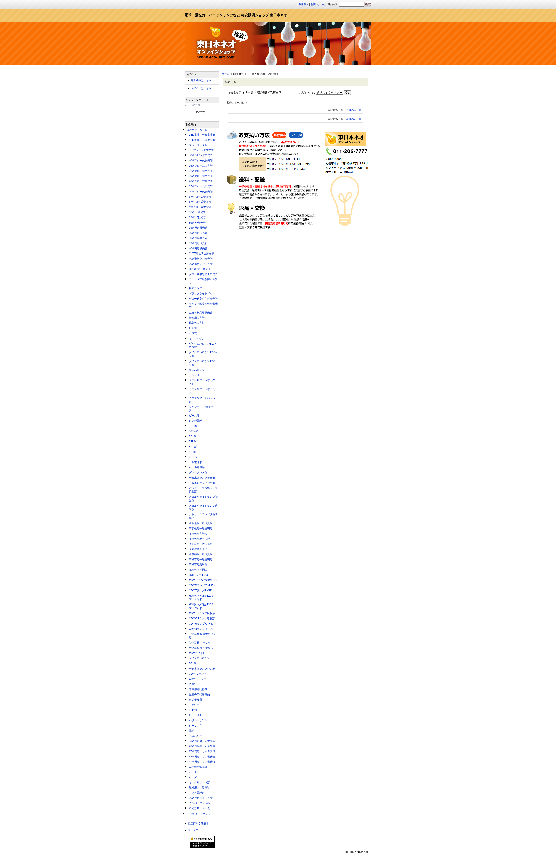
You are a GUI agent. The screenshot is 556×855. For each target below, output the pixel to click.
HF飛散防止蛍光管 (200, 269)
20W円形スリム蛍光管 (202, 746)
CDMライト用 (197, 653)
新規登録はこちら (200, 80)
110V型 (193, 426)
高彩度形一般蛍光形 (200, 543)
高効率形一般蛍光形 (200, 554)
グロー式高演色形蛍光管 (203, 298)
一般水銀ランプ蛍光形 (202, 477)
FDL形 (193, 436)
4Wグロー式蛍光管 (200, 207)
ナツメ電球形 (197, 792)
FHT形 (193, 451)
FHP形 (193, 457)
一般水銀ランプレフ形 (202, 668)
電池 (191, 730)
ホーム (225, 73)
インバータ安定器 (199, 803)
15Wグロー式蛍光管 (201, 186)
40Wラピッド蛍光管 (201, 155)
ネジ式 (193, 333)
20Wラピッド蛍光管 (201, 797)
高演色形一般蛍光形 (200, 523)
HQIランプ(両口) (198, 569)
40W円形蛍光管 (198, 248)
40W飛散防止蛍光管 (201, 258)
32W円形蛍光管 (198, 243)
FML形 (193, 446)
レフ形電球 (195, 420)
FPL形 (192, 441)
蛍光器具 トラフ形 (199, 642)
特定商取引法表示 (198, 823)
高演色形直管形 (198, 533)
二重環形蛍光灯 (198, 766)
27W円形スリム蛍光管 (202, 751)
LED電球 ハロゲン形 (202, 139)
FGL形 (193, 663)
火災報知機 (195, 699)
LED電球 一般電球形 (202, 134)
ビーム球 (194, 415)
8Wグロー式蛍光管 (200, 196)
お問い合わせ (318, 4)
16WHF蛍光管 (197, 212)
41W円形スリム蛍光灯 (202, 761)
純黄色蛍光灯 (197, 322)
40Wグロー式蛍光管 (201, 160)
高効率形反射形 (198, 564)
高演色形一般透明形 (200, 528)
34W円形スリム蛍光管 (202, 756)
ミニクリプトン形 (199, 782)
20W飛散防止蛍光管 (201, 263)
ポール (193, 772)
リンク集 (193, 830)
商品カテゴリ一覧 (197, 129)
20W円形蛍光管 (198, 232)
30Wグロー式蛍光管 (201, 175)
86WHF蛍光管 (197, 222)
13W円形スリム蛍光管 (202, 740)
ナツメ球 (194, 375)
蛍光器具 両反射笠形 (201, 648)
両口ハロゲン (197, 369)
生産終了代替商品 (199, 694)
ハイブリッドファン (198, 814)
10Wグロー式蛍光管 (201, 191)
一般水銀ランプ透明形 (202, 482)
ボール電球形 (197, 467)
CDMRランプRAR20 (201, 628)
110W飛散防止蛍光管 (201, 253)
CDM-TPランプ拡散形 (202, 613)
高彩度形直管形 (198, 549)
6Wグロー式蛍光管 (200, 201)
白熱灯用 (194, 704)
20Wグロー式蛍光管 (201, 181)
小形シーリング (198, 720)
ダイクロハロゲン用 (200, 658)
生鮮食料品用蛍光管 (200, 312)
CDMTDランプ (197, 679)
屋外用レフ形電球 (199, 787)
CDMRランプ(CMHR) (202, 585)
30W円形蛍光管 (198, 238)
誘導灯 (193, 684)
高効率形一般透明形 (200, 559)
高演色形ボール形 (199, 538)
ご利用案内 (302, 4)
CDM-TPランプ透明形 (202, 618)
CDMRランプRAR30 (201, 623)
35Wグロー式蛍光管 (201, 165)
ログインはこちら (200, 88)
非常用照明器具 (198, 689)
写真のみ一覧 (354, 110)
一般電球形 (195, 462)
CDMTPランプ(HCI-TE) (203, 580)
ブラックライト (198, 145)
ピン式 (193, 328)
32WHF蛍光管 (197, 217)
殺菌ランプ (195, 288)
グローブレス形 (198, 472)
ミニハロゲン (197, 338)
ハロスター (195, 735)
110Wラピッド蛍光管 (201, 150)
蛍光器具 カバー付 (199, 808)
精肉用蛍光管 (197, 317)
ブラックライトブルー (202, 293)
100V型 (193, 431)
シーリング (195, 725)
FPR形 (193, 709)
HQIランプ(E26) (198, 575)
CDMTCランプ (197, 673)
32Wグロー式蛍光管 (201, 170)
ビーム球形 (195, 715)
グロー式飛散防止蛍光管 (203, 274)
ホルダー (194, 777)
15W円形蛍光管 (198, 227)
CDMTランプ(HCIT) (200, 590)
